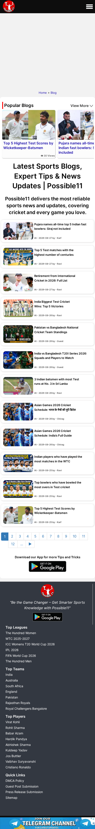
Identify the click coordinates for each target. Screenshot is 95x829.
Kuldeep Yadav (16, 750)
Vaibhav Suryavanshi (21, 761)
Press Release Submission (24, 792)
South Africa (14, 686)
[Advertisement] (47, 51)
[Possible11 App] (47, 571)
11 (83, 536)
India (9, 674)
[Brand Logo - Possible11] (47, 596)
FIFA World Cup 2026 (21, 655)
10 (74, 536)
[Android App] (47, 621)
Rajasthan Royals (18, 703)
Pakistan (12, 697)
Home (43, 92)
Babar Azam (14, 733)
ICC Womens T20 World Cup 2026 (30, 644)
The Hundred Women (21, 633)
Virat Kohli (13, 722)
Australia (12, 680)
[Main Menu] (89, 6)
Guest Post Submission (22, 786)
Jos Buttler (13, 756)
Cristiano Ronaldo (18, 767)
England (11, 691)
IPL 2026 (12, 650)
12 (13, 544)
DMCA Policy (15, 780)
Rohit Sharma (15, 728)
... (21, 544)
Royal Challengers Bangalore (26, 708)
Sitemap (11, 797)
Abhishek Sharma (18, 745)
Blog (54, 92)
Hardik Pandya (16, 739)
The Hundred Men (19, 661)
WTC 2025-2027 (18, 638)
